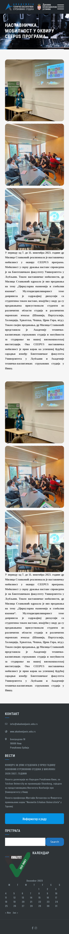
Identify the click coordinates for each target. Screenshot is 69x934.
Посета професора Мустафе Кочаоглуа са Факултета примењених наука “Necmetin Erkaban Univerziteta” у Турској (33, 802)
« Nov (8, 912)
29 (39, 906)
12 (14, 897)
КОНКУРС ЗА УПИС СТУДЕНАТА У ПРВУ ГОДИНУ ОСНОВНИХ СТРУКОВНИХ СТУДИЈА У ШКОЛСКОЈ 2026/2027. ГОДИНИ (30, 769)
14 (31, 897)
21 (31, 901)
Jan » (15, 912)
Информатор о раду (35, 818)
